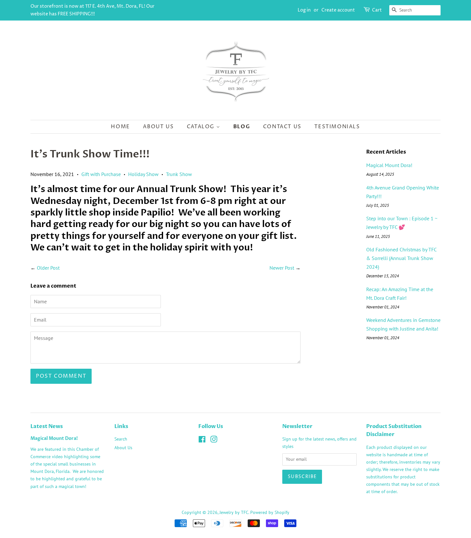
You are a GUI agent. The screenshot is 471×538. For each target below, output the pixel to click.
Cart (377, 10)
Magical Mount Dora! (389, 165)
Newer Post (281, 268)
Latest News (46, 426)
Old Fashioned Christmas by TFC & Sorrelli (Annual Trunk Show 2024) (401, 258)
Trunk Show (179, 174)
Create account (338, 10)
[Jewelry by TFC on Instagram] (213, 440)
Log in (304, 10)
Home (120, 126)
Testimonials (337, 126)
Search (120, 439)
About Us (158, 126)
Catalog (201, 126)
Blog (241, 126)
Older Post (48, 268)
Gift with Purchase (101, 174)
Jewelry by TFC (233, 512)
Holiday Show (143, 174)
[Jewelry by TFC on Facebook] (202, 440)
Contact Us (282, 126)
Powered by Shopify (269, 512)
